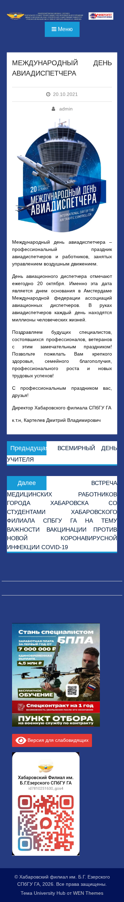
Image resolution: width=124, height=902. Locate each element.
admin (66, 108)
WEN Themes (88, 893)
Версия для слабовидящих (57, 740)
